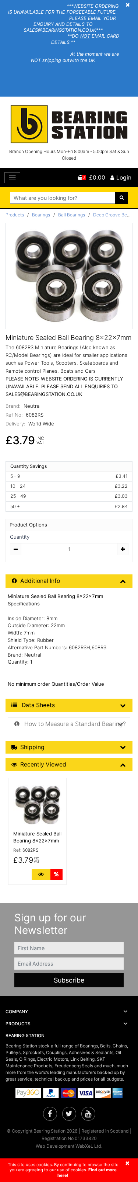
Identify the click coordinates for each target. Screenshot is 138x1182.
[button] (69, 1011)
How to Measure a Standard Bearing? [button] (74, 723)
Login (123, 177)
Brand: (13, 406)
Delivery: (15, 424)
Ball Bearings (71, 215)
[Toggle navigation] (12, 178)
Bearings (41, 215)
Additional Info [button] (40, 580)
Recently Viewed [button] (43, 764)
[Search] (121, 198)
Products (15, 215)
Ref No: (14, 415)
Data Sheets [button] (37, 705)
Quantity (19, 537)
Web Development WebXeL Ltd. (69, 1146)
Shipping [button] (32, 747)
